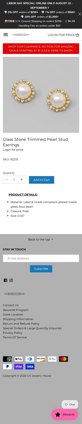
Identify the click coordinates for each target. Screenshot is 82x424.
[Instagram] (11, 280)
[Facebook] (5, 280)
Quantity (9, 172)
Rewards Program (16, 310)
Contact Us (10, 305)
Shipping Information (18, 319)
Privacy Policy (12, 333)
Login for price (61, 35)
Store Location (13, 314)
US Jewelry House (39, 375)
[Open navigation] (6, 34)
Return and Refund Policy (21, 323)
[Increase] (21, 180)
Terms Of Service (15, 337)
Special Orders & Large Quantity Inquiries (32, 328)
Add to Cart (41, 180)
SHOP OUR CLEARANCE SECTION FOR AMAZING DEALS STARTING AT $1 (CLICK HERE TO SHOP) (41, 48)
